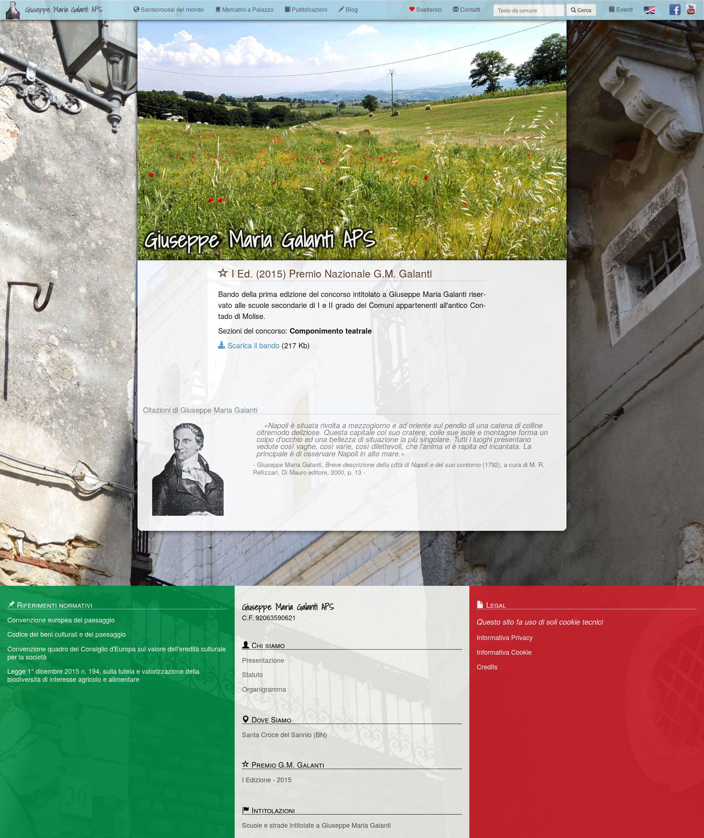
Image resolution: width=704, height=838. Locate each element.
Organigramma (264, 689)
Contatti (469, 9)
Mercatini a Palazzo (247, 9)
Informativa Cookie (504, 652)
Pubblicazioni (308, 9)
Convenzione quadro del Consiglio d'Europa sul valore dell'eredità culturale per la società (116, 653)
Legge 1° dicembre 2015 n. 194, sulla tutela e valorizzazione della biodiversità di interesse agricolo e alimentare (103, 675)
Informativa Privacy (505, 637)
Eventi (624, 9)
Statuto (252, 674)
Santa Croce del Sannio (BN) (284, 735)
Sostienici (428, 9)
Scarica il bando (252, 345)
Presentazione (263, 660)
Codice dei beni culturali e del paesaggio (66, 634)
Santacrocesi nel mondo (171, 9)
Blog (351, 9)
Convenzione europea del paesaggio (61, 620)
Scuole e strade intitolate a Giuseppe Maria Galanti (316, 825)
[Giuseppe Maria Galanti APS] (12, 9)
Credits (487, 667)
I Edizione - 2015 (267, 780)
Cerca (583, 10)
